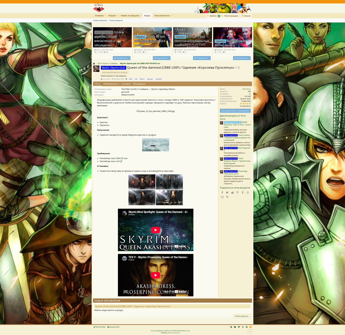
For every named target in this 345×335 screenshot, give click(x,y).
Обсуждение (139, 83)
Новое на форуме (130, 15)
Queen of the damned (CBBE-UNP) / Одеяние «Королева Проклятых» (133, 306)
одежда (150, 79)
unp (136, 79)
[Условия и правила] (239, 326)
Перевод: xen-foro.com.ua (170, 333)
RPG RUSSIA (100, 327)
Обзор (97, 83)
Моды (147, 15)
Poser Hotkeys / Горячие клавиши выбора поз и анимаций (237, 137)
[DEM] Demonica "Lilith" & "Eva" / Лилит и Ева (237, 124)
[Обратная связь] (235, 326)
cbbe (130, 79)
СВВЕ (117, 158)
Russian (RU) (114, 327)
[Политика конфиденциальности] (243, 326)
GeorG (98, 50)
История (126, 83)
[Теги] (231, 326)
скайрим (158, 79)
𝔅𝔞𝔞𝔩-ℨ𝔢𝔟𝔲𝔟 (106, 79)
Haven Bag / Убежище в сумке (236, 172)
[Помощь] (246, 326)
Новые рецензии (100, 20)
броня (142, 79)
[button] (105, 15)
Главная (99, 15)
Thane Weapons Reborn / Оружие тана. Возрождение (237, 161)
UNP (117, 161)
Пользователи (162, 15)
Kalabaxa (139, 50)
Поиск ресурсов (116, 20)
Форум (112, 15)
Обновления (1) (111, 83)
